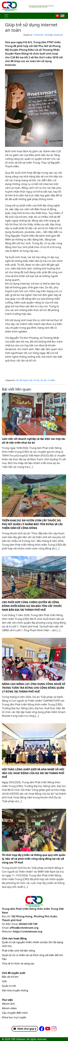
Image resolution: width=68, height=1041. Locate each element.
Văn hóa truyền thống (15, 990)
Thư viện (7, 1000)
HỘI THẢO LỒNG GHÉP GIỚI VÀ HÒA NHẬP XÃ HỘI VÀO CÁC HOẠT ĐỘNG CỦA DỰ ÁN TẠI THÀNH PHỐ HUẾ (33, 773)
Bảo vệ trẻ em (10, 976)
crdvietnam (58, 34)
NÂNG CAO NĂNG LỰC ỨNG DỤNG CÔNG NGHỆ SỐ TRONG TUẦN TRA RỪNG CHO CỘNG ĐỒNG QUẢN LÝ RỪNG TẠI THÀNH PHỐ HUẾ (33, 687)
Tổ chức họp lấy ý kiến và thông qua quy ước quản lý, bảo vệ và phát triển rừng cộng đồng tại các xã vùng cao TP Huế (33, 858)
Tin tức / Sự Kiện (47, 380)
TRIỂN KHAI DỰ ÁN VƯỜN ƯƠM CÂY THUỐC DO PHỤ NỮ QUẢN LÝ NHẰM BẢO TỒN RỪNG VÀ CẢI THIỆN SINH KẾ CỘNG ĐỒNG (32, 524)
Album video (9, 1008)
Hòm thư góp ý (26, 1028)
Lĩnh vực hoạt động (14, 938)
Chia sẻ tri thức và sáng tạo (18, 963)
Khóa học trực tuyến (14, 1017)
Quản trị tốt (9, 986)
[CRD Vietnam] (10, 6)
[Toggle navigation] (6, 16)
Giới (4, 981)
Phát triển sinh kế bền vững (18, 950)
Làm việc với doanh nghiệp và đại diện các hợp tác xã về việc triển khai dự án (33, 440)
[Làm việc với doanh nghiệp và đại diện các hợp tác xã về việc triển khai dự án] (34, 414)
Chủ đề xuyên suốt (23, 380)
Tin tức (36, 380)
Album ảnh (8, 1003)
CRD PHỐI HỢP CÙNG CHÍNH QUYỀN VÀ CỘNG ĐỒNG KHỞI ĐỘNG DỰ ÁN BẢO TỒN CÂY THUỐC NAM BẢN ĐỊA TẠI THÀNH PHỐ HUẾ (32, 605)
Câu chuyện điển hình (15, 1013)
